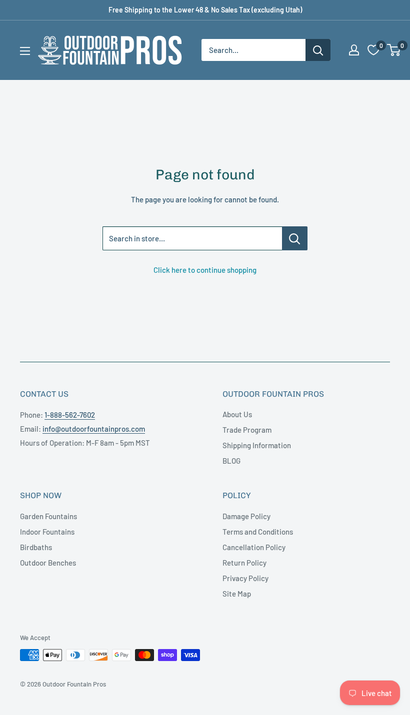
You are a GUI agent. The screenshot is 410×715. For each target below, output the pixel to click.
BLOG (231, 460)
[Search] (318, 50)
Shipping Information (256, 445)
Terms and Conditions (257, 531)
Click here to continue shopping (205, 269)
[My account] (354, 49)
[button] (393, 50)
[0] (394, 50)
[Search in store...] (295, 238)
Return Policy (244, 562)
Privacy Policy (245, 578)
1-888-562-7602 (69, 414)
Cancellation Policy (254, 547)
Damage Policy (246, 516)
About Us (237, 414)
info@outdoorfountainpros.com (93, 428)
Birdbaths (36, 547)
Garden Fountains (48, 516)
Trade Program (247, 429)
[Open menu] (25, 51)
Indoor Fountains (47, 531)
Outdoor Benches (48, 562)
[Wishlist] (373, 49)
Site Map (236, 593)
